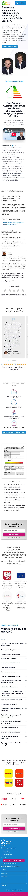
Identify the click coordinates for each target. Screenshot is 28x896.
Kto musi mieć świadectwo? (9, 658)
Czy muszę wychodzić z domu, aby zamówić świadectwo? (11, 681)
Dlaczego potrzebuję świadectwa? (10, 650)
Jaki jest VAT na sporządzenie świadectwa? (9, 737)
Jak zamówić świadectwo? (8, 667)
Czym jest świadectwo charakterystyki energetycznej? (12, 644)
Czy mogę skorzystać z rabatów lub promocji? (11, 744)
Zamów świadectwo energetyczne (14, 432)
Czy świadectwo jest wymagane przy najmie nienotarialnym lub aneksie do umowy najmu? (12, 693)
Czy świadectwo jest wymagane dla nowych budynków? (11, 716)
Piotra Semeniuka (7, 30)
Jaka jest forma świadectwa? (9, 687)
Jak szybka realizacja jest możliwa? (11, 676)
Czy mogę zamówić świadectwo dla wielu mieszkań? (11, 722)
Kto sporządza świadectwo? (9, 704)
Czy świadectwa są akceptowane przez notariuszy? (12, 709)
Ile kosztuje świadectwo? (8, 672)
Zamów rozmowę (14, 534)
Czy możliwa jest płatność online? (10, 732)
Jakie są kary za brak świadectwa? (11, 663)
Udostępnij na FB (7, 281)
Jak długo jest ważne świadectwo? (11, 654)
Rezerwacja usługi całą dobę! (14, 860)
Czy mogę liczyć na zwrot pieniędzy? (11, 700)
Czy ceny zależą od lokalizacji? (9, 727)
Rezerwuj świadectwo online (10, 46)
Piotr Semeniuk (6, 145)
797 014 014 (6, 857)
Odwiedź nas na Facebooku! (10, 863)
